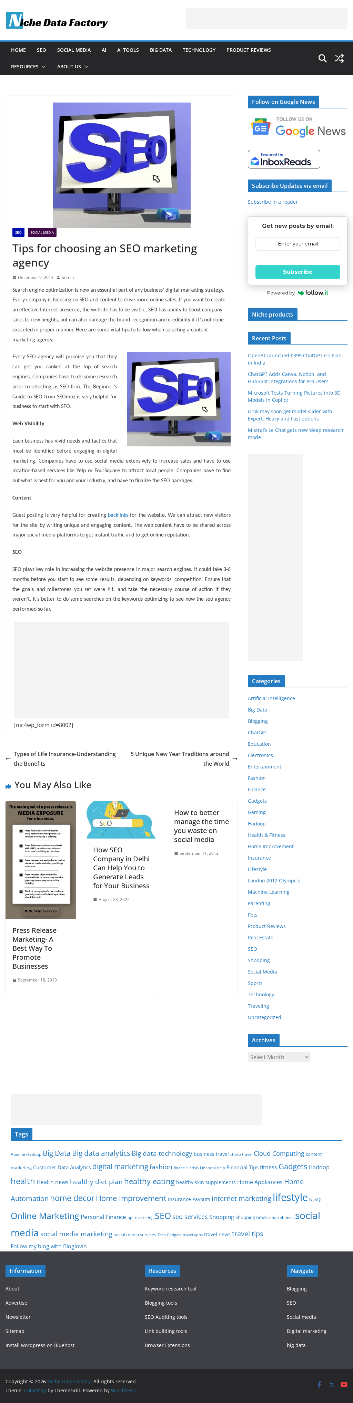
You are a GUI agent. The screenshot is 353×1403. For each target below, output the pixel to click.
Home (18, 50)
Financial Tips (242, 1167)
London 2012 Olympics (274, 880)
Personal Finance (103, 1217)
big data (296, 1345)
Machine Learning (269, 892)
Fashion (257, 778)
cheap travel (241, 1154)
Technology (199, 50)
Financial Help (212, 1167)
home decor (72, 1198)
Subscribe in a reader (273, 202)
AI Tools (128, 50)
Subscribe (298, 272)
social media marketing (76, 1233)
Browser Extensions (167, 1345)
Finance (257, 789)
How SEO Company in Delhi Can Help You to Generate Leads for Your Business (121, 867)
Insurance (259, 857)
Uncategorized (264, 1017)
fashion (161, 1166)
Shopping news (251, 1217)
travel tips (247, 1233)
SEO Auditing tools (166, 1317)
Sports (255, 983)
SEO (41, 50)
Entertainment (264, 766)
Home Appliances (260, 1182)
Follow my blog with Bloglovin (49, 1246)
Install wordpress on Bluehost (40, 1345)
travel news (217, 1234)
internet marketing (241, 1198)
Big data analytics (101, 1153)
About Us (69, 66)
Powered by (281, 293)
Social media (301, 1317)
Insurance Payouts (189, 1199)
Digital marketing (306, 1331)
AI (104, 50)
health (23, 1181)
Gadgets (257, 800)
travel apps (193, 1234)
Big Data (161, 50)
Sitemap (15, 1331)
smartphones (281, 1217)
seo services (190, 1216)
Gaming (257, 812)
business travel (211, 1154)
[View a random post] (339, 58)
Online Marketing (45, 1215)
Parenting (259, 903)
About (12, 1288)
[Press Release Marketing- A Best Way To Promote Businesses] (41, 806)
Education (259, 744)
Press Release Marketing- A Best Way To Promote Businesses (34, 948)
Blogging (258, 721)
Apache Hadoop (26, 1154)
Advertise (16, 1302)
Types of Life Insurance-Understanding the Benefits (65, 759)
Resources (25, 66)
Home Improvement (271, 846)
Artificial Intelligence (271, 698)
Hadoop (257, 823)
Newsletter (18, 1317)
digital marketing (120, 1166)
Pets (253, 914)
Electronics (260, 755)
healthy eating (149, 1181)
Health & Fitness (266, 835)
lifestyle (290, 1197)
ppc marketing (140, 1217)
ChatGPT (258, 732)
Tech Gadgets (169, 1234)
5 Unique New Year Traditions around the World (180, 759)
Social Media (74, 50)
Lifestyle (257, 869)
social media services (135, 1234)
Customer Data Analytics (62, 1167)
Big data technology (162, 1153)
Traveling (258, 1006)
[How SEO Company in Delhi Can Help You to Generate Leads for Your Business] (121, 806)
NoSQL (315, 1199)
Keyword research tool (170, 1288)
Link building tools (166, 1331)
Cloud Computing (279, 1153)
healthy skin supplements (206, 1182)
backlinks (118, 515)
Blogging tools (161, 1302)
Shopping (259, 960)
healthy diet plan (96, 1181)
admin (68, 277)
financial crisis (186, 1167)
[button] (42, 66)
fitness (268, 1167)
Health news (53, 1182)
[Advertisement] (266, 18)
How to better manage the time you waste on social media (201, 826)
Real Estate (260, 937)
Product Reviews (248, 50)
